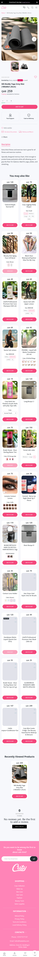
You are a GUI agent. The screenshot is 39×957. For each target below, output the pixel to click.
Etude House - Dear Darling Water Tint (10, 451)
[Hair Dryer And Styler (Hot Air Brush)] (29, 582)
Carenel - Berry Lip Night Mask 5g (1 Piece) (29, 498)
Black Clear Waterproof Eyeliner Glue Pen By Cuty (29, 258)
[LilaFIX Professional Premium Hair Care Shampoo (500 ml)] (10, 290)
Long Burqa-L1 (29, 401)
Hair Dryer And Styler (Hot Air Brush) (29, 594)
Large (25, 216)
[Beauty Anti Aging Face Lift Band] (10, 244)
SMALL (26, 310)
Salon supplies (19, 906)
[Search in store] (32, 7)
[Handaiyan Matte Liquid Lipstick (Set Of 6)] (10, 626)
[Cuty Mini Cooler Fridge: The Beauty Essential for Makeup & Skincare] (29, 719)
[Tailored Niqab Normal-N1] (10, 193)
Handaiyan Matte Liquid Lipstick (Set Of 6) (10, 639)
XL (29, 216)
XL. (32, 313)
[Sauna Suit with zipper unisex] (29, 290)
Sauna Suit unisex (10, 350)
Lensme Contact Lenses (10, 497)
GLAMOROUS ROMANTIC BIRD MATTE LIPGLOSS (29, 685)
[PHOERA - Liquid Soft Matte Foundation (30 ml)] (29, 339)
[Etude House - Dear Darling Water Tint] (10, 439)
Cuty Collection (19, 888)
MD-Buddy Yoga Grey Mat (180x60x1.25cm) (19, 790)
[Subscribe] (34, 861)
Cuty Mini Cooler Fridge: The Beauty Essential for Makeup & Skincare (29, 734)
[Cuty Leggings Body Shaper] (29, 193)
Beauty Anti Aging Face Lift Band (10, 257)
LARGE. (28, 313)
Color (10, 410)
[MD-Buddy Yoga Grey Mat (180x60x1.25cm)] (19, 776)
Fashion (19, 900)
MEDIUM (31, 310)
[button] (37, 2)
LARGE (8, 359)
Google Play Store (26, 2)
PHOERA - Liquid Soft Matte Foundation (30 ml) (29, 352)
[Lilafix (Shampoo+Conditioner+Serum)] (10, 719)
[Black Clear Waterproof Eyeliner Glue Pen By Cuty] (29, 244)
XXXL (29, 219)
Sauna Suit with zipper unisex (29, 303)
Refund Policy (19, 918)
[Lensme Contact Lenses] (10, 485)
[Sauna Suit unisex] (10, 339)
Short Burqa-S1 (29, 545)
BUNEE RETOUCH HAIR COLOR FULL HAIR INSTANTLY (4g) (10, 547)
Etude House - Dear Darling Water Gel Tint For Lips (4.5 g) (10, 685)
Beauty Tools (19, 903)
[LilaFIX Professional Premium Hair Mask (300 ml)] (29, 626)
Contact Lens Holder (10, 593)
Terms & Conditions (19, 924)
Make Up (19, 891)
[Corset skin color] (29, 439)
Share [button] (5, 137)
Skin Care (19, 894)
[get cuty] (4, 7)
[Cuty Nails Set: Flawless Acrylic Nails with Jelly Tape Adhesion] (10, 390)
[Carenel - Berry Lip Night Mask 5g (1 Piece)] (29, 485)
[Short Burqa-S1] (29, 534)
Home (3, 13)
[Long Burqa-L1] (29, 390)
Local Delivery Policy (19, 927)
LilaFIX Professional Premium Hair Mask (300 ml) (29, 639)
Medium (31, 213)
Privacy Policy (19, 921)
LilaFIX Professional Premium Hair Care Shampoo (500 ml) (10, 304)
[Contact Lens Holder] (10, 582)
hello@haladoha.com (22, 943)
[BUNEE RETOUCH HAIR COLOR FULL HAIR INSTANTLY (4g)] (10, 534)
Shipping (4, 94)
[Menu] (36, 7)
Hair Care (19, 897)
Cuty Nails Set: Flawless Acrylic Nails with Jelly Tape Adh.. (10, 403)
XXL (33, 216)
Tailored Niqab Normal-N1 (10, 206)
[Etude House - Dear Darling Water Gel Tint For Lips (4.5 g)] (10, 671)
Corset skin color (29, 450)
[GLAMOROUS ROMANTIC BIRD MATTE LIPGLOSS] (29, 671)
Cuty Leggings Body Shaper (29, 206)
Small (25, 213)
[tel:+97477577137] (28, 7)
